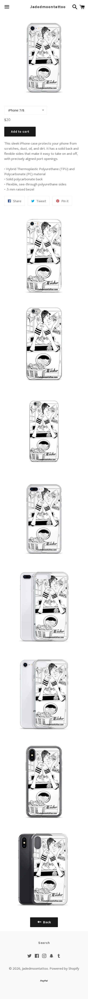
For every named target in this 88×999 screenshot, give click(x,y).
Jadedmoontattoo (44, 6)
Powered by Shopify (64, 968)
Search (44, 943)
